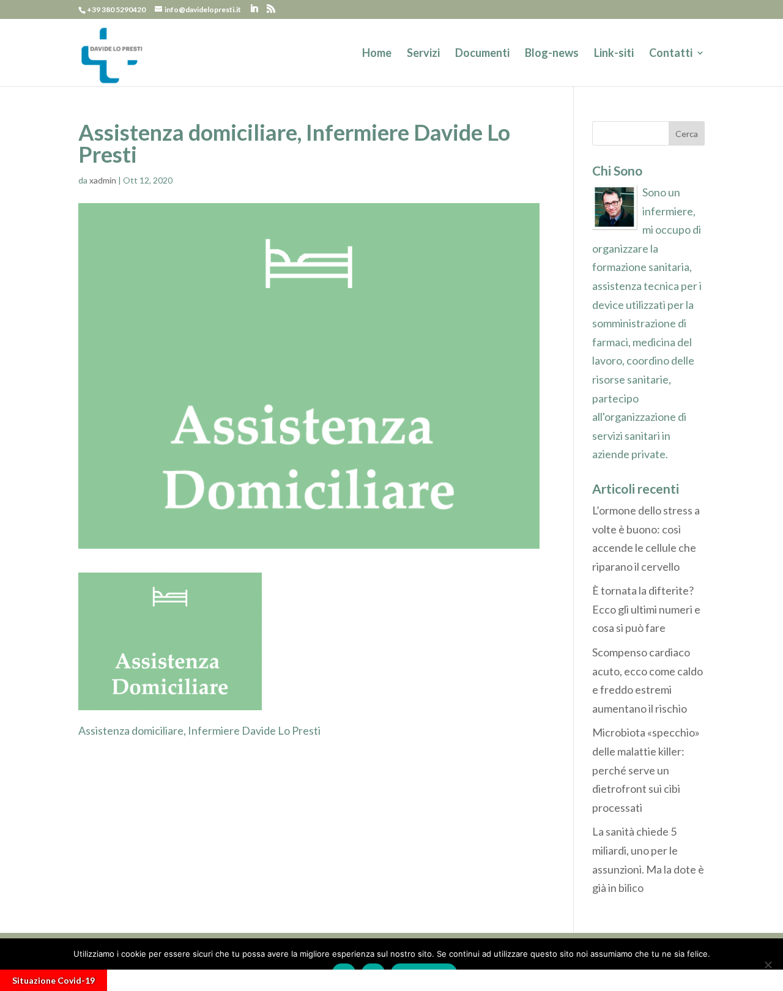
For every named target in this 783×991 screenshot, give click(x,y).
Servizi (423, 53)
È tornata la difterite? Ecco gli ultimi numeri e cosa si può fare (646, 609)
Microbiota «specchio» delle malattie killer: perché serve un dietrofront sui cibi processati (646, 770)
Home (377, 53)
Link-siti (614, 53)
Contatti (670, 53)
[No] (768, 965)
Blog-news (552, 53)
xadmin (102, 180)
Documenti (482, 53)
